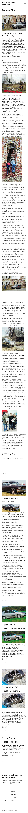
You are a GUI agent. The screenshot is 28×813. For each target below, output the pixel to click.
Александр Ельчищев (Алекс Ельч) (8, 3)
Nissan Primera (9, 738)
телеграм (10, 595)
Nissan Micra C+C (10, 687)
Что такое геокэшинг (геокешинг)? (12, 34)
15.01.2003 (4, 662)
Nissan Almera (8, 625)
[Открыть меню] (25, 3)
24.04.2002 (4, 762)
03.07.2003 (4, 600)
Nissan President (10, 498)
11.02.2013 (4, 473)
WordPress (14, 810)
